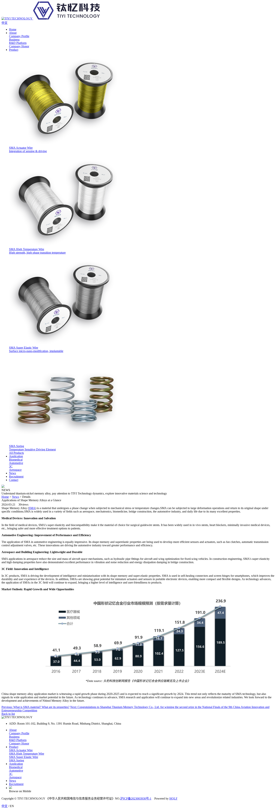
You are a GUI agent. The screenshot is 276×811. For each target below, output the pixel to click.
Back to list (8, 713)
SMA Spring (16, 760)
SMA (32, 508)
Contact (13, 479)
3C (11, 773)
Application (16, 456)
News (12, 473)
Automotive (16, 770)
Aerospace (15, 777)
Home (12, 29)
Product (13, 49)
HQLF (173, 798)
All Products (16, 452)
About (13, 32)
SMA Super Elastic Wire (23, 757)
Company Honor (19, 743)
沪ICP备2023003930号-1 (135, 798)
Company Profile (19, 733)
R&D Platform (17, 740)
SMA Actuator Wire (21, 750)
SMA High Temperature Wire (26, 753)
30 (19, 504)
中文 (5, 806)
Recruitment (16, 476)
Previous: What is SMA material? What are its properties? (35, 707)
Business (14, 736)
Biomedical (16, 767)
